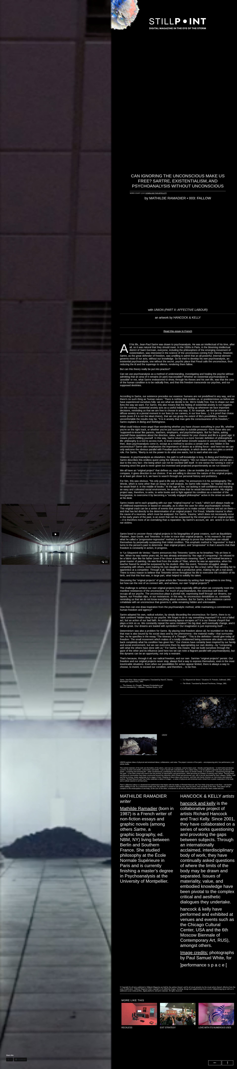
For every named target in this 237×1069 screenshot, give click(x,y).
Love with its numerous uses (214, 1027)
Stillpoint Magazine (178, 23)
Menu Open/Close (128, 21)
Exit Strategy (168, 1027)
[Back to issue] (214, 1062)
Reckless (126, 1027)
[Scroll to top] (227, 1062)
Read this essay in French (178, 331)
